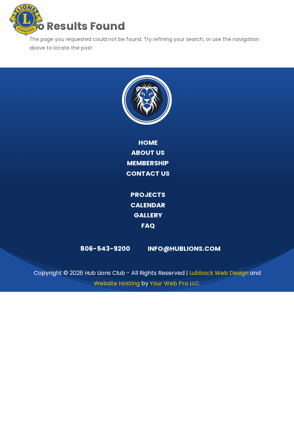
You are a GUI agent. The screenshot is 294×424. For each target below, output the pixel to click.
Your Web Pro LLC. (175, 283)
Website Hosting (117, 283)
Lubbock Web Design (218, 273)
